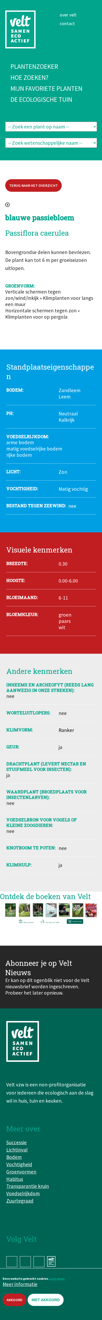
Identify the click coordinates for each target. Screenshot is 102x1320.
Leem (65, 396)
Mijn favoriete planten (46, 88)
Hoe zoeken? (29, 77)
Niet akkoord (46, 1300)
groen (65, 615)
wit (62, 627)
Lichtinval (16, 1150)
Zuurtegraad (19, 1201)
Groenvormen (21, 1172)
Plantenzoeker (34, 66)
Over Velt (68, 15)
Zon (63, 472)
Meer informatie (20, 1284)
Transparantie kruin (27, 1186)
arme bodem (20, 442)
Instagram (25, 1261)
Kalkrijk (67, 420)
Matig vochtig (73, 489)
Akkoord (14, 1300)
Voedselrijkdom (23, 1193)
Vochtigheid (19, 1164)
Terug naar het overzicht (33, 185)
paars (65, 621)
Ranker (66, 730)
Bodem (14, 1157)
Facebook (11, 1261)
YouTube (38, 1261)
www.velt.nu (52, 1261)
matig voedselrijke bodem (34, 448)
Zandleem (70, 390)
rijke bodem (19, 455)
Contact (67, 23)
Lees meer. (57, 1278)
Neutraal (68, 413)
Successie (16, 1142)
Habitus (14, 1179)
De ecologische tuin (41, 99)
